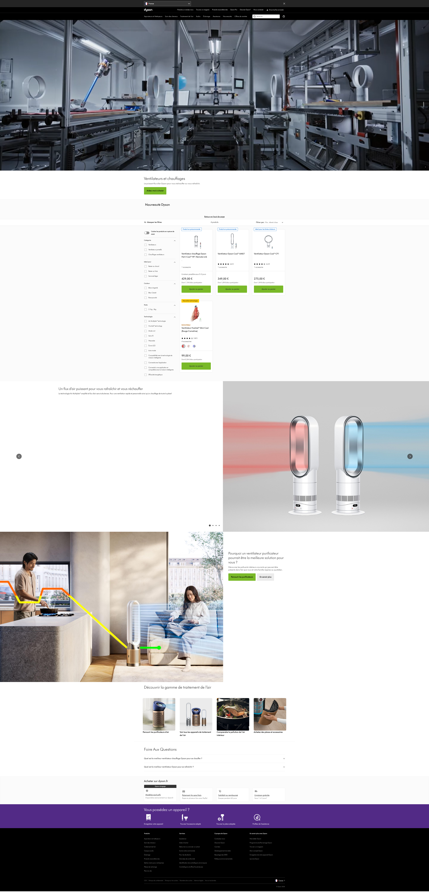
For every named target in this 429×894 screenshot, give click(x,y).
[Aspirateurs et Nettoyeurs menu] (163, 16)
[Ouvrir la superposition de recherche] (266, 16)
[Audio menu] (201, 16)
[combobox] (167, 3)
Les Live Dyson (254, 859)
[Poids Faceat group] (175, 305)
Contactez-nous (219, 839)
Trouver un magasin (202, 10)
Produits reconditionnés (220, 10)
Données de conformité (187, 859)
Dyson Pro (233, 10)
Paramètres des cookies (186, 880)
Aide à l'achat (183, 843)
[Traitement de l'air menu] (194, 16)
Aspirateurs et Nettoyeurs (153, 16)
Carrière (217, 847)
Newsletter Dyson (255, 839)
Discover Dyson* (245, 10)
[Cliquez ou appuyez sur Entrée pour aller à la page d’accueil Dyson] (148, 9)
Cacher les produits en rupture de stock (162, 233)
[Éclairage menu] (211, 16)
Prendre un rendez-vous (185, 10)
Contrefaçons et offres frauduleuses (191, 867)
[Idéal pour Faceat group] (175, 262)
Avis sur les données (210, 880)
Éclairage (206, 16)
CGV (145, 880)
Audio (198, 16)
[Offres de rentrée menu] (248, 16)
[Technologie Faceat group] (175, 317)
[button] (425, 167)
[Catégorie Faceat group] (175, 241)
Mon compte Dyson (256, 851)
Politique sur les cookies (171, 880)
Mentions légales (198, 880)
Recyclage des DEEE (220, 855)
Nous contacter (258, 10)
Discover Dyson (219, 843)
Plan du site (148, 871)
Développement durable (222, 851)
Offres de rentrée (240, 16)
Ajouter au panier (196, 289)
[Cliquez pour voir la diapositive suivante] (410, 456)
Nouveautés (227, 16)
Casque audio (149, 851)
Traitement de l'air (186, 16)
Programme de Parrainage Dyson (261, 843)
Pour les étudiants (185, 855)
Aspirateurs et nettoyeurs (152, 839)
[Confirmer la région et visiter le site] (284, 3)
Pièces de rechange (150, 867)
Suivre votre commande (187, 851)
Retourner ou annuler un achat (189, 847)
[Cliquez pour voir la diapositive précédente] (19, 456)
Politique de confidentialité (156, 880)
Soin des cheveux (171, 16)
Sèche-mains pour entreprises (154, 863)
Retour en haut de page (214, 216)
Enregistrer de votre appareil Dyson (261, 855)
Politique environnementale (223, 859)
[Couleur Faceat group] (175, 284)
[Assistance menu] (221, 16)
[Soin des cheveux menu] (179, 16)
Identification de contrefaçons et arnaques (193, 863)
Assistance (216, 16)
